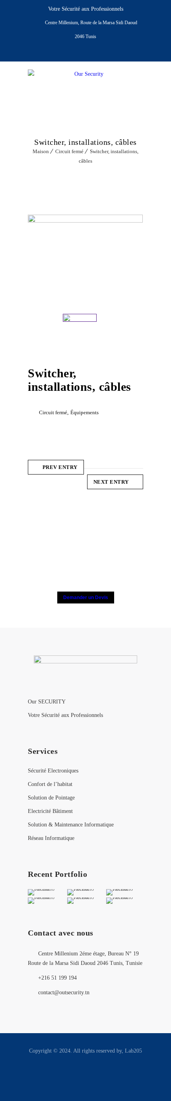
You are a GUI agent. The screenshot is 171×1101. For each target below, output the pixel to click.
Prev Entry (60, 467)
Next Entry (111, 482)
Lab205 (133, 1051)
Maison (41, 151)
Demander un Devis (85, 597)
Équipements (84, 412)
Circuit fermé (69, 151)
